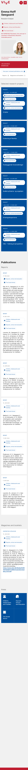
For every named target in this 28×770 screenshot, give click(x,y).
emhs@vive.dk (4, 65)
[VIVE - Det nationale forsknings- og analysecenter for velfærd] (5, 2)
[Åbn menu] (25, 2)
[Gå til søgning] (21, 2)
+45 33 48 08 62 (5, 63)
